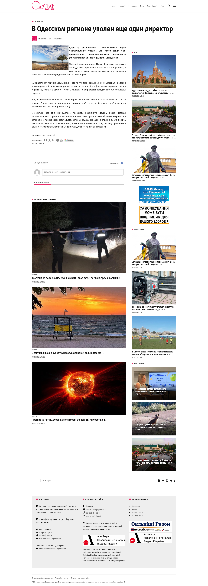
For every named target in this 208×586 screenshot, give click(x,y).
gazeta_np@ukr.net (93, 516)
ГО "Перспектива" (138, 515)
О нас (162, 6)
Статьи (122, 6)
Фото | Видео (151, 6)
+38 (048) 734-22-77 (46, 535)
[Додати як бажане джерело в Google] (69, 140)
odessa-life (42, 39)
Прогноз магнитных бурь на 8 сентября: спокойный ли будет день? (69, 419)
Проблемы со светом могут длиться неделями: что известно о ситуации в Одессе (153, 308)
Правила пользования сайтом (80, 578)
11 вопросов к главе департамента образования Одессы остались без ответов (151, 391)
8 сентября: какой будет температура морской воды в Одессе (66, 353)
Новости (113, 6)
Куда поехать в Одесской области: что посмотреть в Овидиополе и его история (150, 91)
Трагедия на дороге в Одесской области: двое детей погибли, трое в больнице (76, 278)
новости (42, 144)
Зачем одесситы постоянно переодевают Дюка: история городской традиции (153, 176)
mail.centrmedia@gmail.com (50, 539)
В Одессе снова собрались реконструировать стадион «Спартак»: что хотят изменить (152, 353)
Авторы (47, 480)
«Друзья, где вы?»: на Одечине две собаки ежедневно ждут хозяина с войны (151, 427)
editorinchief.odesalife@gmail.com (52, 549)
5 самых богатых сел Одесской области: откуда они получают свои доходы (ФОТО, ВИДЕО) (153, 136)
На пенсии (135, 506)
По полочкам (133, 6)
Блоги (142, 6)
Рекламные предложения (96, 509)
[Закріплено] (174, 6)
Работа (134, 509)
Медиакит (89, 506)
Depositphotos (137, 512)
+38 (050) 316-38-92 (92, 513)
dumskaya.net (48, 135)
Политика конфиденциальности (42, 578)
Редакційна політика (61, 578)
